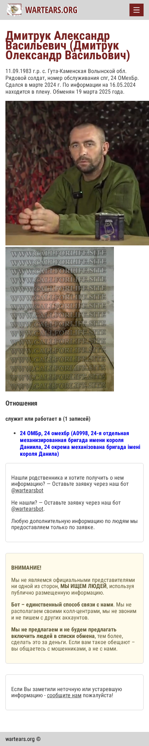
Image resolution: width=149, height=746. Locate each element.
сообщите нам (64, 695)
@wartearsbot (27, 490)
